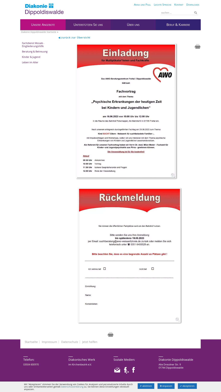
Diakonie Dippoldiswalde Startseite (38, 32)
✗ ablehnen (146, 386)
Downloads (192, 4)
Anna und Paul (142, 4)
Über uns (133, 24)
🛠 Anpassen (166, 386)
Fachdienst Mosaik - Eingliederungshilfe (33, 44)
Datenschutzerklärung (72, 386)
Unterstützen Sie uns (88, 24)
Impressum (49, 342)
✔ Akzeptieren (187, 386)
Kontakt (178, 4)
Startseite (31, 342)
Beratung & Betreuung (35, 51)
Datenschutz (69, 342)
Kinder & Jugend (31, 57)
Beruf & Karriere (178, 24)
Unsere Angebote (43, 24)
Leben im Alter (30, 62)
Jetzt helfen (89, 342)
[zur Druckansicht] (197, 48)
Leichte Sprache (162, 4)
